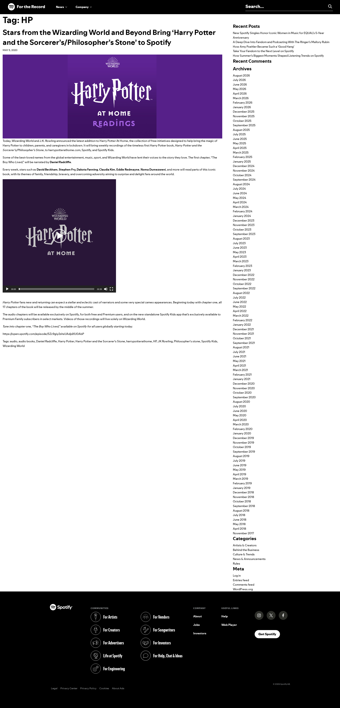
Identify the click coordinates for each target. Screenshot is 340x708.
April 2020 (240, 420)
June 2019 (239, 465)
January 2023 (242, 270)
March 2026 (241, 98)
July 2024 (239, 189)
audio (13, 341)
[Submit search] (328, 6)
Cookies (104, 688)
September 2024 (244, 180)
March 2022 (240, 316)
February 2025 (242, 157)
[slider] (56, 289)
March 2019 (240, 479)
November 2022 (243, 279)
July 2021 (239, 352)
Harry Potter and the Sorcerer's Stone (100, 341)
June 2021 (239, 356)
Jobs (196, 625)
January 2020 (242, 433)
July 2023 (239, 243)
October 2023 (242, 229)
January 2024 (242, 216)
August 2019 (241, 456)
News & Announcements (249, 559)
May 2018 (239, 524)
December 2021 (243, 329)
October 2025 (242, 121)
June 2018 (239, 520)
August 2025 (241, 130)
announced (63, 141)
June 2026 (240, 84)
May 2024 (239, 198)
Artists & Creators (245, 545)
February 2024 (242, 211)
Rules (236, 563)
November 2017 (243, 533)
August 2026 (241, 75)
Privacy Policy (88, 688)
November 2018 (243, 497)
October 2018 (242, 501)
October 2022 (242, 284)
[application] (59, 236)
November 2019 (243, 442)
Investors (199, 633)
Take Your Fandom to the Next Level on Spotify (263, 51)
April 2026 (240, 93)
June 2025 (240, 139)
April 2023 (239, 257)
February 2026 (242, 102)
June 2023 (240, 248)
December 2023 (243, 220)
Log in (237, 575)
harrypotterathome (139, 341)
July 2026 (239, 80)
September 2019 (244, 452)
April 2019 (239, 474)
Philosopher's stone (187, 341)
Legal (54, 688)
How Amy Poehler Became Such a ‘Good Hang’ (263, 47)
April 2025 (240, 148)
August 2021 (241, 347)
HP (155, 341)
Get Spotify (269, 634)
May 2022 (239, 306)
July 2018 (239, 515)
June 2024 (240, 193)
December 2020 (244, 384)
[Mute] (105, 289)
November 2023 (243, 225)
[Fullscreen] (111, 289)
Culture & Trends (244, 554)
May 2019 (239, 470)
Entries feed (241, 580)
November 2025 (244, 116)
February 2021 (242, 374)
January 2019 (241, 488)
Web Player (229, 625)
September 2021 (244, 343)
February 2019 (242, 483)
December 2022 (243, 275)
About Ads (118, 688)
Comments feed (243, 585)
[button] (59, 236)
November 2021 (243, 334)
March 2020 (241, 424)
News (60, 7)
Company (82, 7)
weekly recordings (111, 145)
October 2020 (242, 393)
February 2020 (243, 429)
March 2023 (240, 261)
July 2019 (239, 461)
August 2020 (241, 402)
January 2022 (242, 325)
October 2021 (242, 338)
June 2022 (240, 302)
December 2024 (243, 166)
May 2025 (239, 143)
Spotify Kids (209, 341)
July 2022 (239, 297)
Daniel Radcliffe (46, 341)
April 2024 (240, 202)
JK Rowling (165, 341)
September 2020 (244, 397)
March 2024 (241, 207)
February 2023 (242, 266)
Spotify (86, 150)
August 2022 (241, 293)
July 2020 (239, 406)
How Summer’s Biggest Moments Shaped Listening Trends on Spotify (278, 56)
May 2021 (239, 361)
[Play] (7, 289)
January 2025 (242, 161)
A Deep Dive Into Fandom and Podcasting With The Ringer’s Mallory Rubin (281, 42)
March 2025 (241, 152)
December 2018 (243, 492)
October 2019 (242, 447)
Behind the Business (246, 550)
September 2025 (244, 125)
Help (224, 616)
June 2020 (240, 411)
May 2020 (239, 415)
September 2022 (244, 288)
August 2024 (241, 184)
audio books (27, 341)
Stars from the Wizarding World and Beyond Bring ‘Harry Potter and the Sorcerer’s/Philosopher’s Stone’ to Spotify (109, 37)
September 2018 (244, 506)
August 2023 (241, 238)
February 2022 (242, 320)
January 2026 (242, 107)
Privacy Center (68, 688)
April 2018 (239, 529)
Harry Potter (66, 341)
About (197, 616)
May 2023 (239, 252)
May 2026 (239, 89)
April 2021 (239, 365)
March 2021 (240, 370)
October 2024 (242, 175)
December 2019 (243, 438)
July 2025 (239, 134)
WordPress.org (243, 589)
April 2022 (239, 311)
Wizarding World (134, 319)
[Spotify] (26, 7)
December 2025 (243, 112)
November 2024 (244, 170)
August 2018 (241, 510)
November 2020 (244, 388)
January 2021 (241, 379)
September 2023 (244, 234)
